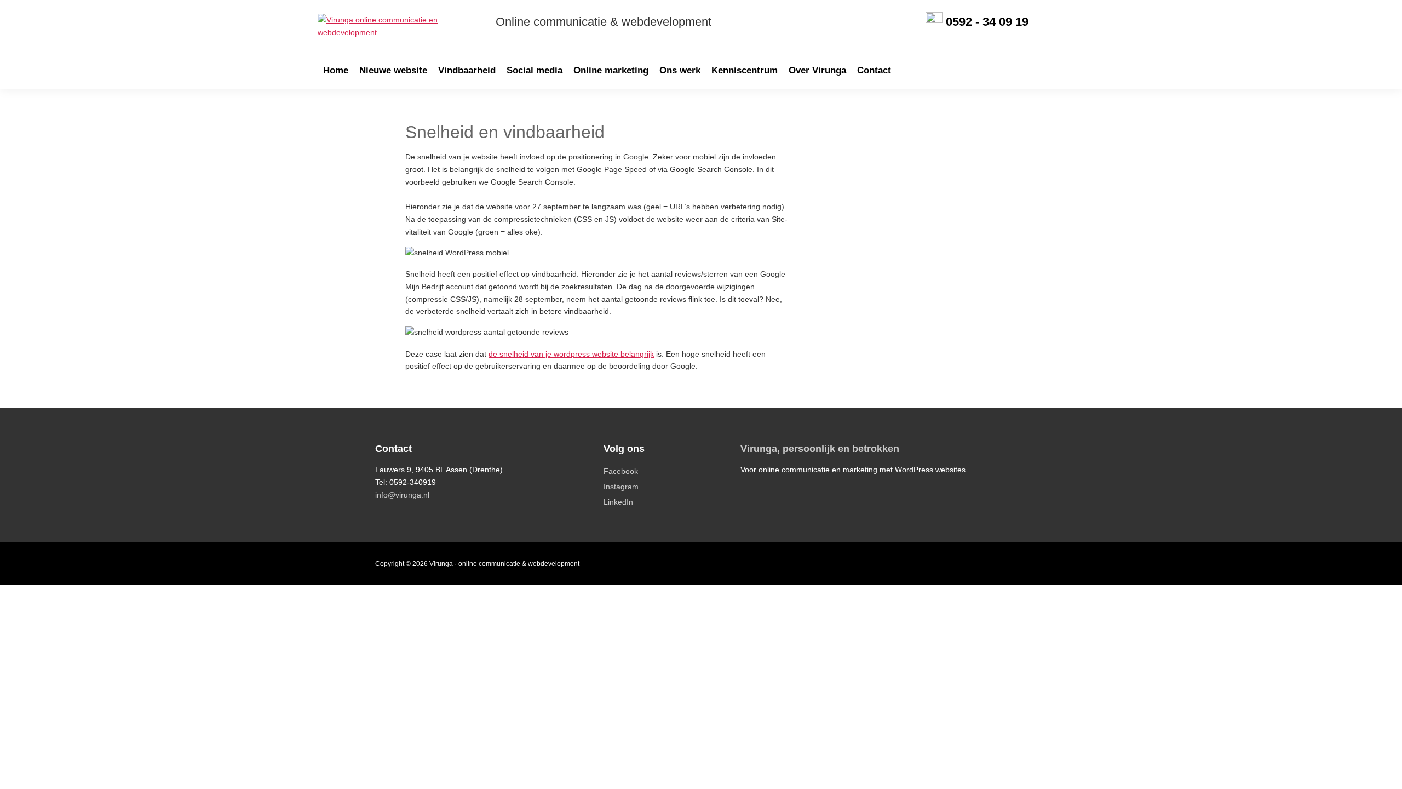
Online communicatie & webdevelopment (603, 21)
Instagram (621, 486)
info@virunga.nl (402, 494)
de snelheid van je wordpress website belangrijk (571, 354)
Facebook (621, 471)
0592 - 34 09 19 (987, 21)
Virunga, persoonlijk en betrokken (819, 448)
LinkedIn (618, 502)
